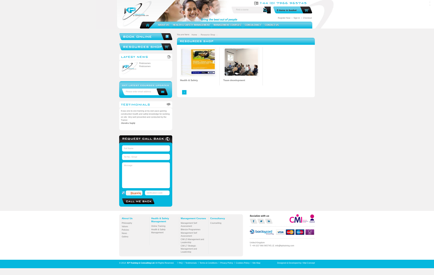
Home (149, 25)
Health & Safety (189, 80)
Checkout (307, 18)
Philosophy (127, 223)
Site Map (256, 263)
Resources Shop (142, 47)
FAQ (181, 263)
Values (125, 226)
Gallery (125, 236)
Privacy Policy (226, 263)
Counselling (215, 223)
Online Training (158, 226)
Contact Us (272, 25)
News (124, 233)
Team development (234, 80)
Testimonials (135, 104)
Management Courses (227, 25)
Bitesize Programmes (190, 229)
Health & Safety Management (191, 25)
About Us (163, 25)
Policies (125, 230)
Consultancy (253, 25)
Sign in (296, 18)
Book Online (137, 36)
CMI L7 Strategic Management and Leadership (189, 249)
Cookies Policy (243, 263)
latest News (134, 57)
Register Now (284, 18)
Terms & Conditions (209, 263)
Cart (306, 10)
